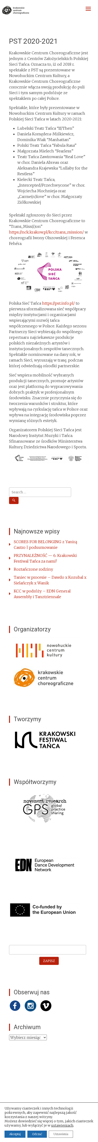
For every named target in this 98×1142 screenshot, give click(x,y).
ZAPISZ (49, 961)
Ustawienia (61, 1134)
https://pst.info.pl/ (58, 303)
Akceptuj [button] (15, 1134)
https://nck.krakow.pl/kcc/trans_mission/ (46, 232)
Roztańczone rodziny (33, 569)
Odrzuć (37, 1134)
